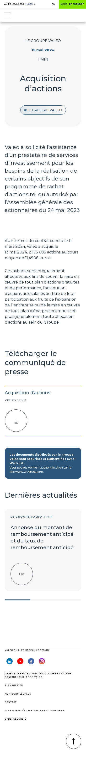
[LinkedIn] (9, 663)
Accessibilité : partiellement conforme (34, 710)
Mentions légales (18, 693)
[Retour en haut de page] (73, 741)
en (53, 4)
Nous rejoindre (72, 4)
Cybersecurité (16, 718)
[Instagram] (42, 663)
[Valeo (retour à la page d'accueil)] (43, 15)
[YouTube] (20, 663)
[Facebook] (31, 663)
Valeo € (19, 4)
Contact (11, 702)
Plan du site (14, 685)
